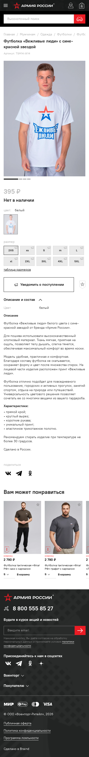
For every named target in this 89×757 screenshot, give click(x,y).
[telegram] (19, 473)
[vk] (8, 473)
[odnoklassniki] (30, 473)
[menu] (6, 5)
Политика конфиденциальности (27, 731)
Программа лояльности (21, 738)
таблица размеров (17, 270)
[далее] (80, 630)
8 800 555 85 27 (33, 608)
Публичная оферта (17, 723)
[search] (79, 19)
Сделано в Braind (16, 749)
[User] (70, 5)
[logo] (34, 5)
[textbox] (39, 19)
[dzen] (41, 663)
